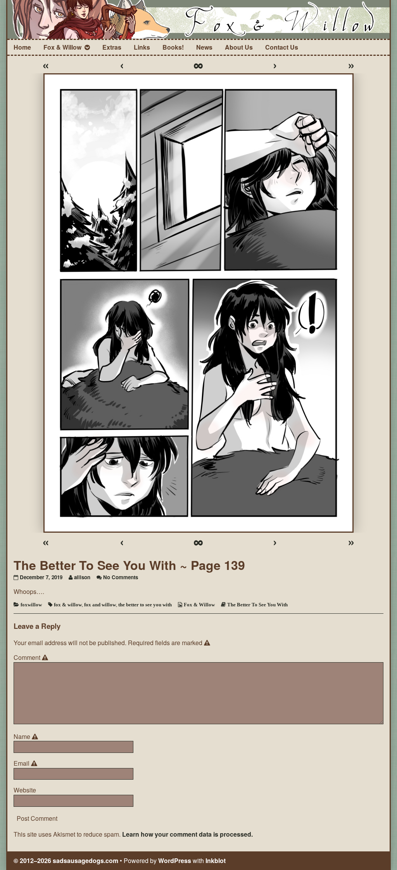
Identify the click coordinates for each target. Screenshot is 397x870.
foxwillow (31, 604)
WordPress (174, 860)
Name (27, 736)
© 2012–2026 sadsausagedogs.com (66, 860)
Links (142, 47)
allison (82, 577)
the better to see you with (145, 604)
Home (22, 47)
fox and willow (100, 604)
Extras (111, 47)
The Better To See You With (257, 604)
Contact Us (281, 47)
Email (27, 763)
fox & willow (68, 604)
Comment (32, 657)
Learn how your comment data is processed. (187, 834)
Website (25, 790)
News (204, 47)
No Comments (120, 577)
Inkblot (215, 860)
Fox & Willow (62, 47)
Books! (173, 47)
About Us (239, 47)
